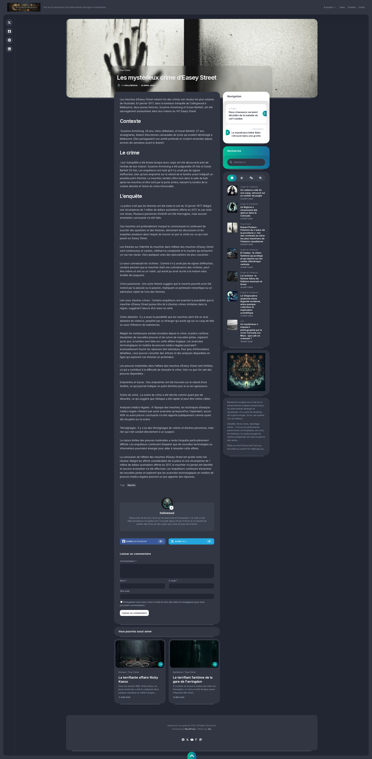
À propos (328, 7)
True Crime (124, 70)
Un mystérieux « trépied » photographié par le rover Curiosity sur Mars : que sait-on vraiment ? (251, 331)
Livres (362, 7)
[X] (187, 739)
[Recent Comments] (251, 178)
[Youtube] (192, 739)
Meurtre (131, 485)
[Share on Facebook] (9, 31)
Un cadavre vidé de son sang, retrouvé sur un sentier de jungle (252, 193)
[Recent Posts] (232, 178)
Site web (124, 591)
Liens (342, 7)
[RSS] (196, 739)
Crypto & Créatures (249, 187)
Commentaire (128, 561)
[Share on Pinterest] (9, 40)
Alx (209, 729)
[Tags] (260, 178)
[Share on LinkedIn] (9, 49)
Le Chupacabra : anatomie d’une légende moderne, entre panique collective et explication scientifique (250, 304)
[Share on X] (9, 22)
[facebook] (183, 739)
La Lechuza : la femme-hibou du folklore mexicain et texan (251, 280)
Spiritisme (178, 672)
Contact (352, 7)
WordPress (190, 729)
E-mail (173, 580)
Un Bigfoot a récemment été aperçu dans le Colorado (248, 211)
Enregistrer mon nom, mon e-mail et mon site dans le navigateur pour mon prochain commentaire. (162, 604)
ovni (242, 321)
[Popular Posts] (241, 178)
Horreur (122, 672)
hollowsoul (129, 85)
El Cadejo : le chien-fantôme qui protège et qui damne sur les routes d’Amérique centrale (251, 258)
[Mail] (200, 739)
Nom (123, 580)
